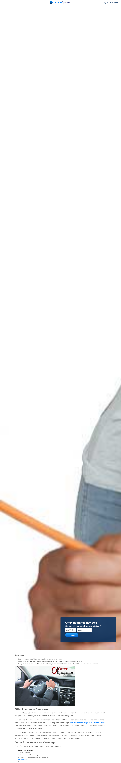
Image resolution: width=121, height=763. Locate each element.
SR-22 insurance (23, 759)
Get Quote (72, 635)
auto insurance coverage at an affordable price (87, 723)
